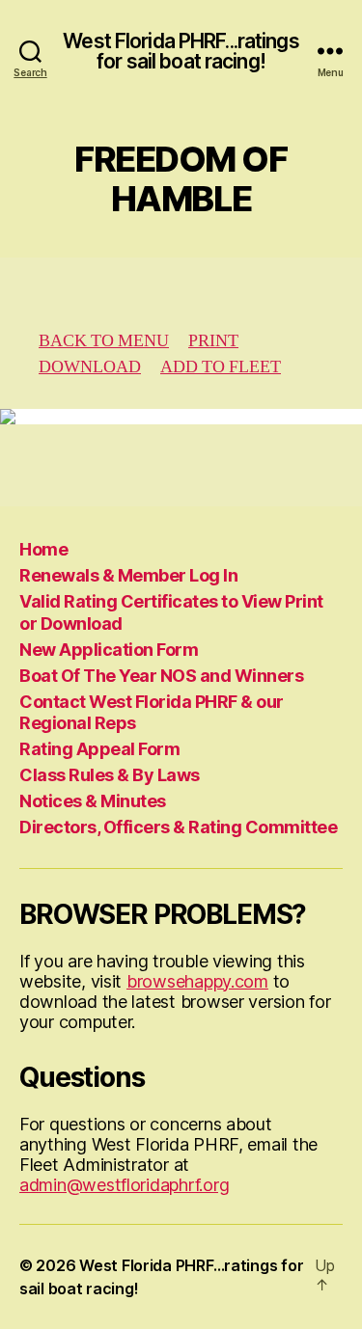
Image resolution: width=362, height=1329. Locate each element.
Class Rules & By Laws (109, 775)
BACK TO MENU (104, 341)
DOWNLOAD (90, 367)
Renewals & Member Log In (128, 575)
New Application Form (108, 649)
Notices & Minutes (92, 801)
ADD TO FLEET (220, 367)
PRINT (213, 341)
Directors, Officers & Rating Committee (178, 827)
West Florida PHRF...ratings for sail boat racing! (180, 51)
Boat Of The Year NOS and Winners (161, 675)
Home (43, 549)
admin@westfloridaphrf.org (124, 1185)
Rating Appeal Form (99, 749)
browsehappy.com (197, 981)
